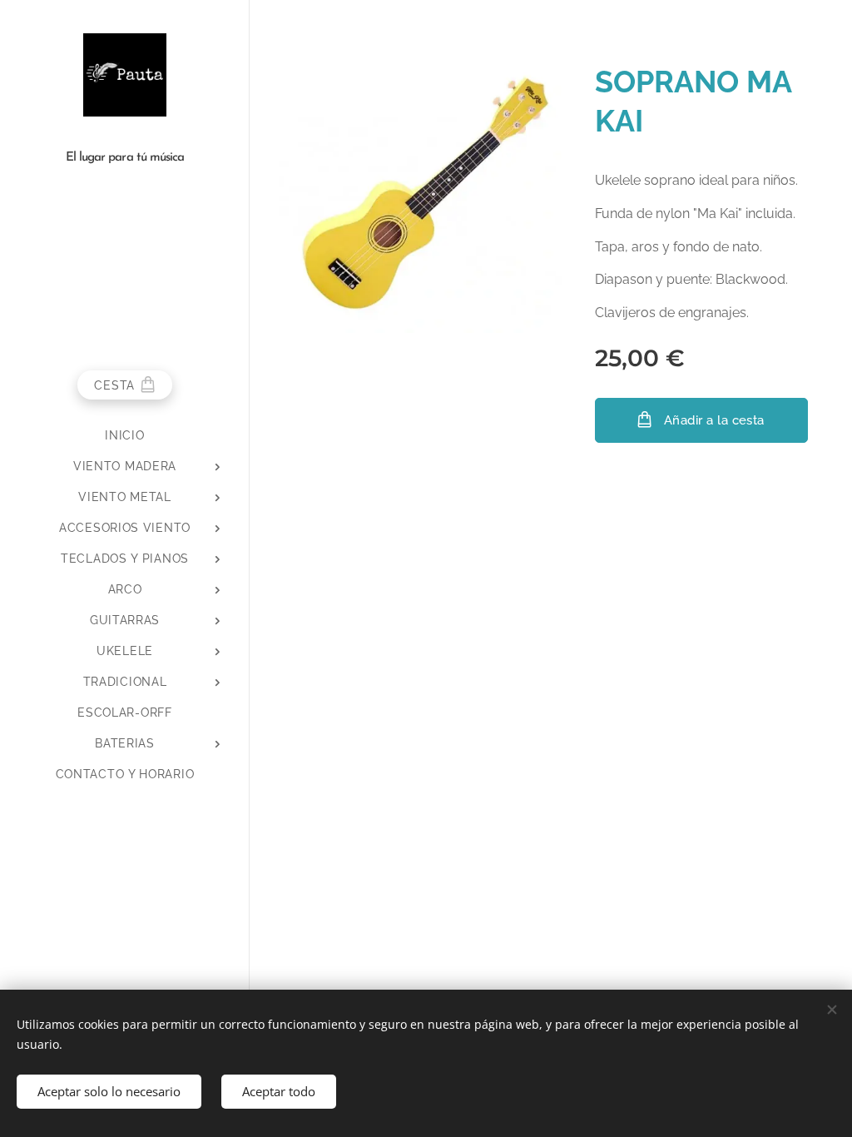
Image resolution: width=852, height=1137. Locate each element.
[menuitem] (125, 435)
